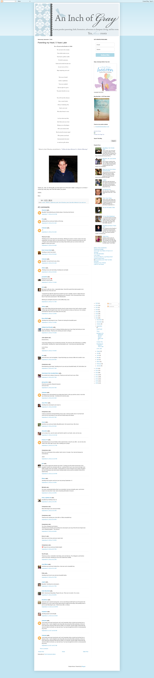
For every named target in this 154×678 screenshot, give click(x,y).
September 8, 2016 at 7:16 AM (49, 282)
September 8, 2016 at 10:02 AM (49, 435)
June (98, 355)
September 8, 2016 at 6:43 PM (49, 519)
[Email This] (44, 200)
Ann (43, 287)
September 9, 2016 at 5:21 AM (49, 568)
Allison (43, 268)
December (99, 319)
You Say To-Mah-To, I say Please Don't (103, 256)
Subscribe (105, 55)
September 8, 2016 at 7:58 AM (49, 350)
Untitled (104, 180)
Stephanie (44, 611)
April (98, 359)
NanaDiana (44, 599)
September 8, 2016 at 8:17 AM (49, 368)
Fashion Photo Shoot (99, 258)
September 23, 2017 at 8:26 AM (49, 630)
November (99, 322)
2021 (97, 307)
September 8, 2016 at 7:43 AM (49, 322)
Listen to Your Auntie (99, 264)
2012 (97, 374)
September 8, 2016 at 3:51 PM (49, 510)
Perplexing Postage (98, 249)
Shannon (44, 210)
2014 (97, 370)
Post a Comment (44, 648)
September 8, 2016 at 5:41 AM (49, 263)
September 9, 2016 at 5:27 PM (49, 577)
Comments (111, 306)
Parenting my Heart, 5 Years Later (100, 345)
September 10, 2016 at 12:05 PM (50, 606)
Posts (110, 303)
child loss (48, 202)
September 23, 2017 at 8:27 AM (49, 645)
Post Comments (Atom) (50, 654)
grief (57, 202)
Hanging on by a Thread (100, 262)
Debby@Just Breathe (47, 327)
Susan (43, 422)
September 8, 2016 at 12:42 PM (49, 473)
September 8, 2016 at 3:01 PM (49, 501)
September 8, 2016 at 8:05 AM (49, 359)
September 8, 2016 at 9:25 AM (49, 426)
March (98, 361)
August (98, 351)
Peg (43, 219)
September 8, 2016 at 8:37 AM (49, 387)
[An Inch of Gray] (94, 133)
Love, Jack (99, 348)
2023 (97, 303)
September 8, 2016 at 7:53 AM (49, 332)
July (98, 353)
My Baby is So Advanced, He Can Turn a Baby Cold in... (100, 336)
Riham (43, 478)
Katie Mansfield (46, 591)
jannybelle (44, 276)
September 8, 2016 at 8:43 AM (49, 398)
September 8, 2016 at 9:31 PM (49, 559)
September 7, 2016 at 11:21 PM (49, 214)
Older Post (85, 651)
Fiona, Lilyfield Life (46, 497)
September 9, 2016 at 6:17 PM (49, 586)
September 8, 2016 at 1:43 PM (49, 482)
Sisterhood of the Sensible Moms (50, 373)
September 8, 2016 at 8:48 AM (49, 407)
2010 (97, 379)
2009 (97, 381)
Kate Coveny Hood (46, 250)
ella (43, 355)
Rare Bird (96, 261)
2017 (97, 316)
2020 (97, 309)
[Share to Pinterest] (51, 200)
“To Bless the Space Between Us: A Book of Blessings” (74, 149)
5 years (43, 202)
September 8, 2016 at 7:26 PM (49, 540)
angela (43, 582)
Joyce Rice (45, 402)
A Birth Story (105, 236)
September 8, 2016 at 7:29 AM (49, 313)
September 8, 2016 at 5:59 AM (49, 272)
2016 (97, 318)
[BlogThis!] (46, 200)
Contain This (100, 342)
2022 (97, 305)
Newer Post (41, 651)
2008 (97, 383)
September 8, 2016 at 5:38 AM (49, 254)
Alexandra (44, 431)
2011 (97, 376)
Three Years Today (107, 198)
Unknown (44, 228)
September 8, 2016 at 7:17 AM (49, 301)
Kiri (43, 463)
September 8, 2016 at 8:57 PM (49, 549)
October (99, 324)
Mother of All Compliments (100, 247)
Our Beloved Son (107, 189)
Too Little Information (99, 253)
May (98, 357)
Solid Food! (99, 329)
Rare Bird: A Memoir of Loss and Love (77, 202)
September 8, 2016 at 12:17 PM (49, 445)
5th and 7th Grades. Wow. (109, 207)
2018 (97, 313)
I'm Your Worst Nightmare (109, 216)
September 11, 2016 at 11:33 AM (49, 615)
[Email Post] (41, 200)
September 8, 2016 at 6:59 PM (49, 531)
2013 (97, 372)
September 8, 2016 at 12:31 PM (49, 458)
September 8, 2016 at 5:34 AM (49, 245)
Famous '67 (45, 439)
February (99, 363)
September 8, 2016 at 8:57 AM (49, 417)
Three (98, 331)
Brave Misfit (45, 318)
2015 (97, 368)
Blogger (83, 666)
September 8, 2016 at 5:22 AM (49, 232)
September (99, 326)
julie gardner (45, 382)
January (99, 365)
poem (67, 202)
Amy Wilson (45, 564)
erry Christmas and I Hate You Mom (103, 259)
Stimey (43, 306)
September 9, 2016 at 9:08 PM (49, 595)
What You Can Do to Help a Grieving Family (109, 170)
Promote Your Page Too (99, 134)
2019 (97, 311)
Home (63, 651)
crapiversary (53, 202)
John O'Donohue (62, 202)
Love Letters (97, 255)
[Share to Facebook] (50, 200)
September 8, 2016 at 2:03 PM (49, 493)
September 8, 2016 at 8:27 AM (49, 377)
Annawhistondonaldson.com (102, 126)
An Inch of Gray (97, 131)
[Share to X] (48, 200)
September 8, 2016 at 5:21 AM (49, 223)
